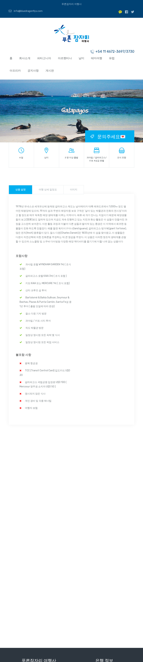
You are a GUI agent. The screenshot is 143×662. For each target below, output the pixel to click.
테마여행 (96, 58)
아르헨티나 (65, 58)
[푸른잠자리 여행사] (71, 34)
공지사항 (33, 70)
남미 (81, 58)
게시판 (50, 70)
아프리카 (15, 70)
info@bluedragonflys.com (28, 11)
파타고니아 (44, 58)
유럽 (112, 58)
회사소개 (24, 58)
